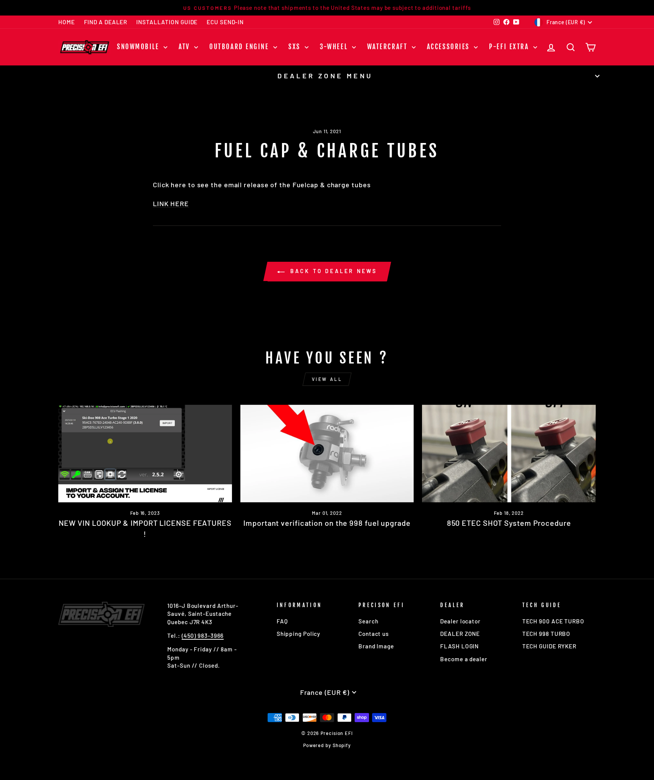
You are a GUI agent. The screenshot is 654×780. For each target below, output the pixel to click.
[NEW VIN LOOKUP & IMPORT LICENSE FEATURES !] (145, 453)
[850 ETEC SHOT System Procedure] (509, 453)
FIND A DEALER (106, 22)
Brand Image (376, 646)
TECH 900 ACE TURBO (553, 621)
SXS (295, 47)
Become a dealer (463, 659)
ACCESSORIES (449, 47)
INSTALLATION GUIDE (167, 22)
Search (368, 621)
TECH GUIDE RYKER (549, 646)
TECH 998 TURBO (546, 633)
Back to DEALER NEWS (332, 271)
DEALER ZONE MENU (324, 75)
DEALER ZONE (460, 633)
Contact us (373, 633)
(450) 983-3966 (203, 635)
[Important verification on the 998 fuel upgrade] (327, 453)
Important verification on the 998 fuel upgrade (326, 522)
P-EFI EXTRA (510, 47)
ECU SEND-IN (225, 22)
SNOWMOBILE (139, 47)
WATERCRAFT (388, 47)
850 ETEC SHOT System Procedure (509, 522)
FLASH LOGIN (459, 646)
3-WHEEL (335, 47)
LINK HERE (171, 203)
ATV (185, 47)
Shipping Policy (299, 633)
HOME (66, 22)
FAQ (282, 621)
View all (327, 379)
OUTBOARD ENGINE (240, 47)
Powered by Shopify (327, 745)
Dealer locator (460, 621)
